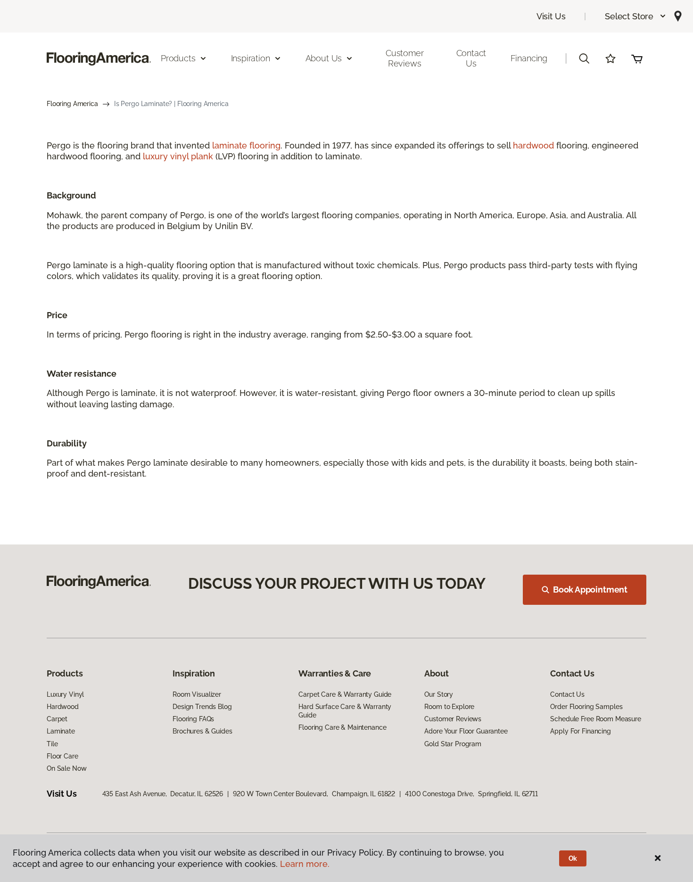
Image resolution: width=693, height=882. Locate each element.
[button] (636, 16)
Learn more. (305, 864)
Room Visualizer (197, 694)
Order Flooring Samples (586, 706)
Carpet (57, 719)
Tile (52, 744)
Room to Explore (449, 706)
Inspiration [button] (250, 58)
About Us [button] (323, 58)
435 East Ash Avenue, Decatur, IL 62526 (162, 794)
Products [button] (178, 58)
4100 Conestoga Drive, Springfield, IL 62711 (471, 794)
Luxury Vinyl (65, 694)
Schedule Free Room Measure (595, 719)
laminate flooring (246, 145)
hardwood (533, 145)
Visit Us (551, 16)
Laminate (61, 731)
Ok (573, 858)
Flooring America (72, 103)
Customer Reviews (405, 58)
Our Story (438, 694)
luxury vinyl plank (178, 156)
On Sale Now (66, 768)
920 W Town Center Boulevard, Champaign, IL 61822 (314, 794)
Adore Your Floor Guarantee (465, 731)
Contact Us (471, 58)
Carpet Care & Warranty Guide (344, 694)
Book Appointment (590, 589)
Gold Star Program (452, 744)
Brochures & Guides (202, 731)
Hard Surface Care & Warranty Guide (344, 711)
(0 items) (637, 58)
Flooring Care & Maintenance (342, 727)
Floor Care (62, 756)
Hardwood (63, 706)
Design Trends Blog (202, 706)
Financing (529, 58)
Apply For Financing (580, 731)
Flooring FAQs (193, 719)
